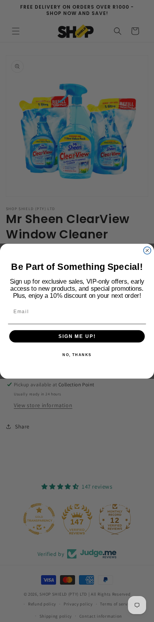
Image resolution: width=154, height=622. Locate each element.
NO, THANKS (77, 355)
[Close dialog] (147, 250)
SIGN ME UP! (77, 335)
